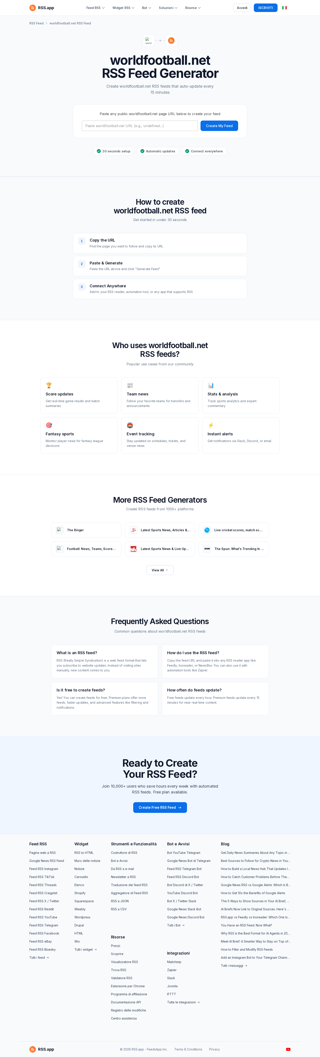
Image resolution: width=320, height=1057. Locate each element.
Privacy (214, 1049)
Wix (77, 941)
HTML (78, 933)
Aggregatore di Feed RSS (129, 893)
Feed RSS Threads (43, 885)
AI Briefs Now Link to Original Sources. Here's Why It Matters (256, 909)
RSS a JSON (120, 901)
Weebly (80, 909)
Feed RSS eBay (40, 941)
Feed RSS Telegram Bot (184, 869)
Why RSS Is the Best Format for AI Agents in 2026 (256, 933)
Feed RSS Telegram (43, 925)
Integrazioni (178, 953)
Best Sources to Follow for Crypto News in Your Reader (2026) (256, 861)
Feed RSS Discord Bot (183, 877)
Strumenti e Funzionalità (134, 844)
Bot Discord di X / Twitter (185, 885)
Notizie (79, 869)
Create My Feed (219, 126)
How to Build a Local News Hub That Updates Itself (256, 869)
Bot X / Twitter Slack (181, 901)
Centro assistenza (124, 1018)
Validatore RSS (121, 978)
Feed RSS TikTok (41, 877)
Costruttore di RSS (124, 852)
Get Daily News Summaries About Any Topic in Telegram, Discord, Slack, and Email (256, 852)
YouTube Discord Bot (182, 893)
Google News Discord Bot (185, 917)
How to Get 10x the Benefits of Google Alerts (253, 893)
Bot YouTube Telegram (183, 852)
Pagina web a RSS (42, 852)
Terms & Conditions (188, 1049)
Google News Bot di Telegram (189, 861)
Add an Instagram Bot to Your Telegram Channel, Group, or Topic (256, 957)
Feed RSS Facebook (44, 933)
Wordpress (82, 917)
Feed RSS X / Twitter (44, 901)
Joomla (172, 986)
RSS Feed (36, 23)
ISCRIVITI (265, 8)
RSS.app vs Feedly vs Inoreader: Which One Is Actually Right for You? (256, 917)
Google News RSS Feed (46, 861)
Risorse (118, 937)
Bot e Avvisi (119, 861)
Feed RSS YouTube (43, 917)
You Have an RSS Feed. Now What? (246, 925)
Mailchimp (174, 962)
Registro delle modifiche (128, 1010)
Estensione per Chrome (128, 986)
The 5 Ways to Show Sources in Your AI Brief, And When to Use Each (256, 901)
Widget (81, 844)
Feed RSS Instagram (43, 869)
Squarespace (84, 901)
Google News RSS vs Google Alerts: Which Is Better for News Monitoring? (256, 885)
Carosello (81, 877)
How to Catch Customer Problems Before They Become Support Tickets (256, 877)
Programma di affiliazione (129, 994)
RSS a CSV (119, 909)
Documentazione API (126, 1002)
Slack (171, 978)
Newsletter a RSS (123, 877)
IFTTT (171, 994)
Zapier (172, 970)
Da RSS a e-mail (122, 869)
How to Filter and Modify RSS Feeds (247, 949)
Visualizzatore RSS (124, 962)
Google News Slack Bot (184, 909)
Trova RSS (118, 970)
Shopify (80, 893)
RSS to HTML (83, 852)
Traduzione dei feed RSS (129, 885)
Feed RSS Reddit (41, 909)
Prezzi (115, 946)
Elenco (79, 885)
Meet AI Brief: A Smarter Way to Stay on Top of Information (256, 941)
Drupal (79, 925)
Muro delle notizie (87, 861)
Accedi (242, 8)
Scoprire (117, 954)
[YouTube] (288, 1049)
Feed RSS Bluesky (42, 949)
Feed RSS (38, 844)
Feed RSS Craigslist (43, 893)
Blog (225, 844)
